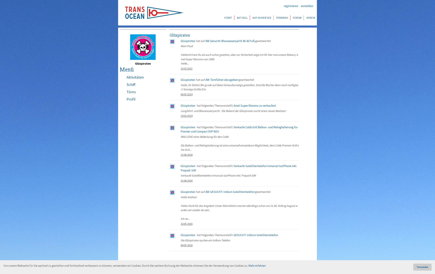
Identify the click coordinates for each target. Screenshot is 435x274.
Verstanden (422, 267)
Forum (297, 17)
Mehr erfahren (257, 266)
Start (228, 17)
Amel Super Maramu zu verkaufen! (255, 105)
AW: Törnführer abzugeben (221, 80)
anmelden (307, 6)
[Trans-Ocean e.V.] (153, 12)
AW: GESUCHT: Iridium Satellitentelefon (230, 192)
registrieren (291, 6)
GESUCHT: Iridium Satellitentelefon (256, 235)
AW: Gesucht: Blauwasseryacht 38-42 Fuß (230, 41)
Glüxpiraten (188, 41)
